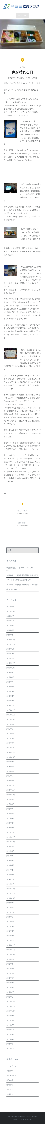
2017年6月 (10, 729)
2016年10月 (10, 757)
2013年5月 (10, 922)
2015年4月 (10, 818)
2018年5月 (10, 691)
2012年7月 (10, 969)
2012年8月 (10, 964)
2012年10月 (10, 955)
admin (16, 78)
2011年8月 (10, 1020)
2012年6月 (10, 973)
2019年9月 (10, 654)
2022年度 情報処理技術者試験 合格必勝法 (22, 575)
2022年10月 (10, 611)
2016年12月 (10, 752)
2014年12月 (10, 837)
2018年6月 (10, 687)
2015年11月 (10, 790)
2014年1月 (10, 884)
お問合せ (9, 1094)
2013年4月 (10, 926)
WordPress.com (25, 1119)
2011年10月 (10, 1011)
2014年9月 (10, 846)
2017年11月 (10, 715)
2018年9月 (10, 672)
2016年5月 (10, 776)
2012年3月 (10, 987)
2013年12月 (10, 889)
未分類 (22, 67)
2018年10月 (10, 668)
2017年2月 (10, 743)
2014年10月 (10, 842)
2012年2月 (10, 992)
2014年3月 (10, 875)
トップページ (11, 1066)
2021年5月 (10, 621)
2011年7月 (10, 1025)
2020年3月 (10, 630)
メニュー (23, 15)
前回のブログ (9, 83)
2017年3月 (10, 738)
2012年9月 (10, 959)
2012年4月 (10, 983)
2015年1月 (10, 832)
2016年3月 (10, 781)
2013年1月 (10, 940)
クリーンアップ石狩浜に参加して (18, 580)
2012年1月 (10, 997)
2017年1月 (10, 748)
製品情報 (9, 1080)
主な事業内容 (11, 1075)
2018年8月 (10, 677)
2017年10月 (10, 719)
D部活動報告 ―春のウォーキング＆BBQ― (20, 569)
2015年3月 (10, 823)
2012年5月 (10, 978)
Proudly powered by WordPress (19, 1116)
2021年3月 (10, 626)
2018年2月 (10, 701)
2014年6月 (10, 861)
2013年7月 (10, 912)
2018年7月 (10, 682)
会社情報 (9, 1071)
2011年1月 (10, 1049)
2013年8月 (10, 907)
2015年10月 (10, 795)
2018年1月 (10, 705)
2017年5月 (10, 734)
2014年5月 (10, 865)
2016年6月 (10, 771)
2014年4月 (10, 870)
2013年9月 (10, 903)
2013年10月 (10, 898)
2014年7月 (10, 856)
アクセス (9, 1089)
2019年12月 (10, 640)
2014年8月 (10, 851)
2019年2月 (10, 658)
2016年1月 (10, 785)
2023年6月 (10, 607)
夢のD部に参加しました (15, 589)
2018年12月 (10, 663)
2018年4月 (10, 696)
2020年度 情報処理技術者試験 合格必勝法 (22, 585)
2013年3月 (10, 931)
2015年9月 (10, 799)
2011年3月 (10, 1044)
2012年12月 (10, 945)
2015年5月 (10, 814)
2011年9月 (10, 1016)
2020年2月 (10, 635)
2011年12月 (10, 1002)
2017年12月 (10, 710)
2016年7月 (10, 767)
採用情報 (9, 1085)
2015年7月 (10, 809)
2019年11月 (10, 644)
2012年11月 (10, 950)
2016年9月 (10, 762)
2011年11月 (10, 1006)
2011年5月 (10, 1034)
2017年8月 (10, 724)
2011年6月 (10, 1030)
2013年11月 (10, 893)
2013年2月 (10, 936)
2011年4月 (10, 1039)
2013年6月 (10, 917)
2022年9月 (10, 616)
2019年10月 (10, 649)
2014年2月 (10, 879)
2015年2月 (10, 828)
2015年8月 (10, 804)
